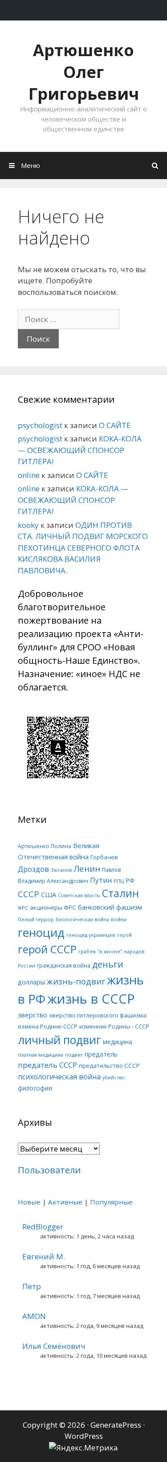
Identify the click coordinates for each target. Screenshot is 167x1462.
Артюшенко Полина (44, 846)
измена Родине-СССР (47, 1026)
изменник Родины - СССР (114, 1026)
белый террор (36, 919)
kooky (28, 525)
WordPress (84, 1436)
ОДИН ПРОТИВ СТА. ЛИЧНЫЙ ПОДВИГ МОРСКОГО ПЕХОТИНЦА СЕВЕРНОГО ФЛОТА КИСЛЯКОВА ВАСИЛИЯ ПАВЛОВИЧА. (83, 548)
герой (124, 935)
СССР (28, 893)
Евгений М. (43, 1256)
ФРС (23, 907)
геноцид (41, 932)
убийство (113, 1077)
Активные (65, 1201)
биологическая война (82, 919)
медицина (117, 1041)
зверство (32, 1014)
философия (35, 1088)
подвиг (74, 1054)
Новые (29, 1201)
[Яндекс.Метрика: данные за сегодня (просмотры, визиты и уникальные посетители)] (83, 1448)
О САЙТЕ (115, 425)
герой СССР (47, 949)
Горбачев (104, 857)
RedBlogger (42, 1226)
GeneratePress (115, 1425)
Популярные (111, 1201)
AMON (34, 1316)
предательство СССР (109, 1066)
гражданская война (63, 965)
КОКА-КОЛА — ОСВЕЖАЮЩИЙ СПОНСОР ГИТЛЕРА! (80, 449)
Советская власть (79, 895)
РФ (130, 880)
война (118, 919)
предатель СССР (47, 1065)
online (29, 475)
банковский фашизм (110, 907)
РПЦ (119, 881)
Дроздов (33, 869)
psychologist (40, 425)
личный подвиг (59, 1040)
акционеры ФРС (53, 907)
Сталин (120, 893)
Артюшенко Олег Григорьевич (84, 72)
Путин (101, 880)
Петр (31, 1286)
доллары (31, 982)
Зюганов (61, 870)
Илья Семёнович (54, 1346)
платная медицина (40, 1054)
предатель (101, 1054)
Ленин (86, 868)
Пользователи (49, 1170)
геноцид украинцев (90, 934)
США (48, 894)
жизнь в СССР (91, 999)
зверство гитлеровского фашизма (98, 1015)
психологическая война (59, 1077)
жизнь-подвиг (76, 981)
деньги (107, 964)
